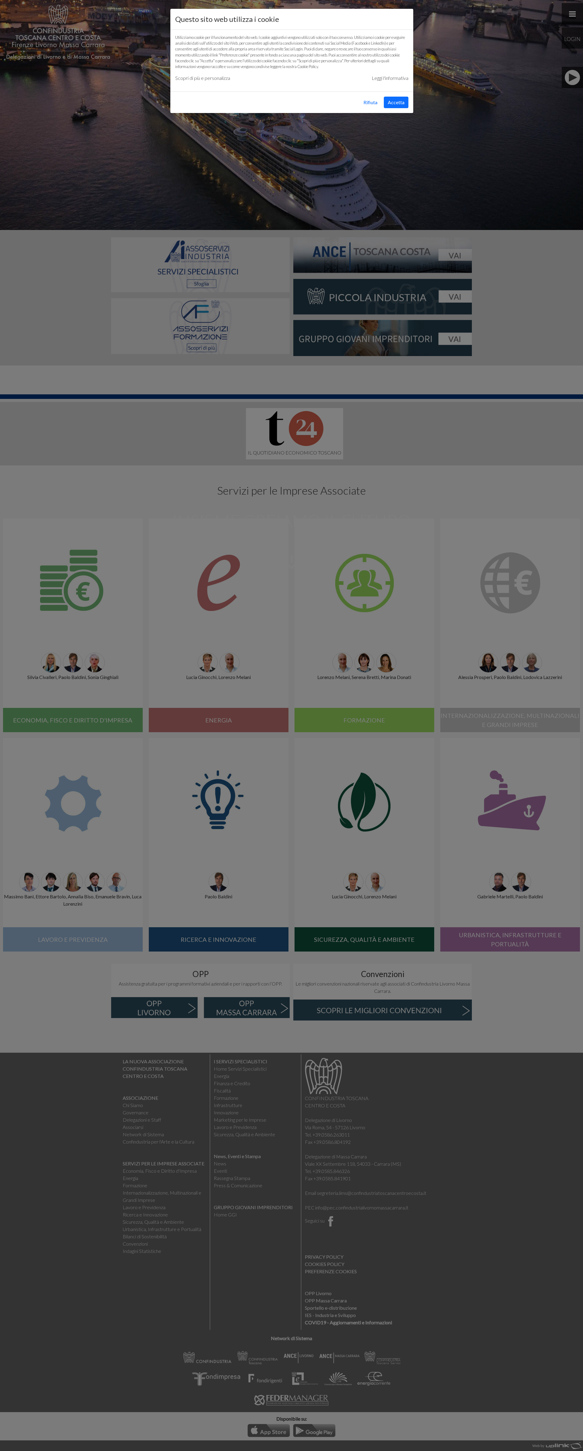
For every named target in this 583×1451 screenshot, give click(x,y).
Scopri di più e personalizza (202, 78)
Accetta (396, 102)
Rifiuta (370, 102)
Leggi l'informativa (390, 78)
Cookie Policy (307, 66)
